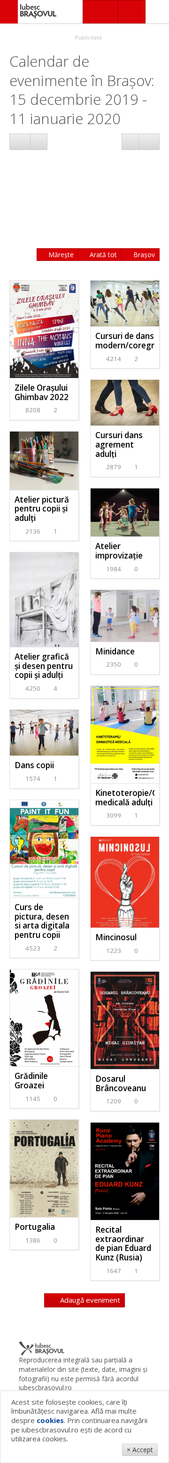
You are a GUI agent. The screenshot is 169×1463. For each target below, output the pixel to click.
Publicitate (88, 37)
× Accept (140, 1449)
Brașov (143, 254)
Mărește (60, 254)
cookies (50, 1420)
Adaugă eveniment (89, 1300)
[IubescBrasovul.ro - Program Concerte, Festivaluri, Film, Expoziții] (9, 12)
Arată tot (102, 254)
